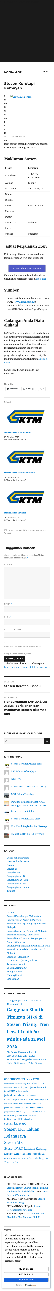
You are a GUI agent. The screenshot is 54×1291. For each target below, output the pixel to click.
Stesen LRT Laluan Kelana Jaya (21, 1132)
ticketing (38, 1158)
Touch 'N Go (11, 1162)
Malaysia (8, 1103)
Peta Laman (13, 979)
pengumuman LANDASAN (31, 1112)
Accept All (26, 1279)
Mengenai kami (15, 971)
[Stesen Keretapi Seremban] (25, 497)
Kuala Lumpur (11, 1099)
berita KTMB (32, 1079)
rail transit (32, 1116)
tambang (8, 1158)
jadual (26, 1088)
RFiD (20, 1119)
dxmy (10, 530)
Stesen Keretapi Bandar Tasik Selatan (20, 473)
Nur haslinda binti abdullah (21, 1191)
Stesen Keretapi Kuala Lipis (25, 818)
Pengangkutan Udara (18, 887)
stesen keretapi (15, 1123)
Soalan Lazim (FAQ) (17, 967)
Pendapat (12, 868)
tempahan (22, 1158)
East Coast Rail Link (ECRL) (21, 1055)
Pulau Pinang (10, 1115)
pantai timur (36, 1103)
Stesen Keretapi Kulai (22, 811)
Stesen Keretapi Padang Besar (26, 763)
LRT (46, 1100)
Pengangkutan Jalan (17, 880)
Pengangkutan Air (16, 876)
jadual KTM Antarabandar (16, 1091)
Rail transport (10, 1119)
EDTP (41, 1083)
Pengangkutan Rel (38, 530)
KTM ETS (16, 779)
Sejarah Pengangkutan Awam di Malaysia (28, 945)
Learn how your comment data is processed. (27, 667)
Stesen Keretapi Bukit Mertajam (17, 432)
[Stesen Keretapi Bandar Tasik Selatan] (25, 457)
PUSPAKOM (22, 1115)
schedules (28, 1119)
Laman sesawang (13, 630)
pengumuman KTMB (12, 1112)
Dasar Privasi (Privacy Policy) (22, 960)
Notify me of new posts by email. (18, 654)
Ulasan (9, 564)
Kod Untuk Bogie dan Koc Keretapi (29, 826)
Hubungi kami (14, 975)
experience (8, 1088)
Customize (26, 1269)
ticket (29, 1158)
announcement (14, 1079)
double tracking (20, 1084)
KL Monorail (31, 1096)
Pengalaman (13, 872)
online (16, 1103)
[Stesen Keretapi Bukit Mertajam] (25, 417)
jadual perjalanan (15, 1095)
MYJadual (41, 278)
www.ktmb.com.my (25, 301)
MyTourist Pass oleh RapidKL (22, 1052)
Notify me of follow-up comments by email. (22, 646)
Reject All (26, 1274)
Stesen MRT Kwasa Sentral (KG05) (29, 786)
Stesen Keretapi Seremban (15, 513)
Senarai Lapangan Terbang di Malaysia (27, 931)
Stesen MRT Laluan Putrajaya (24, 1154)
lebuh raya (39, 1100)
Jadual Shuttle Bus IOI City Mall (27, 834)
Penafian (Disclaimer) (18, 956)
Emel (7, 617)
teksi (15, 1158)
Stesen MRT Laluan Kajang (25, 1148)
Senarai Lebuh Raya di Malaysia (23, 934)
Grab (15, 1088)
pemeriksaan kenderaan (13, 1108)
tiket (47, 1158)
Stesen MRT (14, 1142)
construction (9, 1084)
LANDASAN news (26, 1100)
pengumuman (34, 1107)
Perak (43, 1112)
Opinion (11, 865)
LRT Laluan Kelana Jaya (23, 771)
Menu (45, 71)
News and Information (18, 861)
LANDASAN (13, 72)
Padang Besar (25, 1103)
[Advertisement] (27, 33)
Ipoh (20, 1087)
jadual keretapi (38, 1087)
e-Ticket (32, 1083)
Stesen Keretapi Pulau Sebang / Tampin (27, 1187)
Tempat (7, 533)
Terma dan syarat (16, 964)
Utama (10, 912)
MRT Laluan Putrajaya (22, 794)
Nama (8, 604)
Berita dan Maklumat (18, 857)
